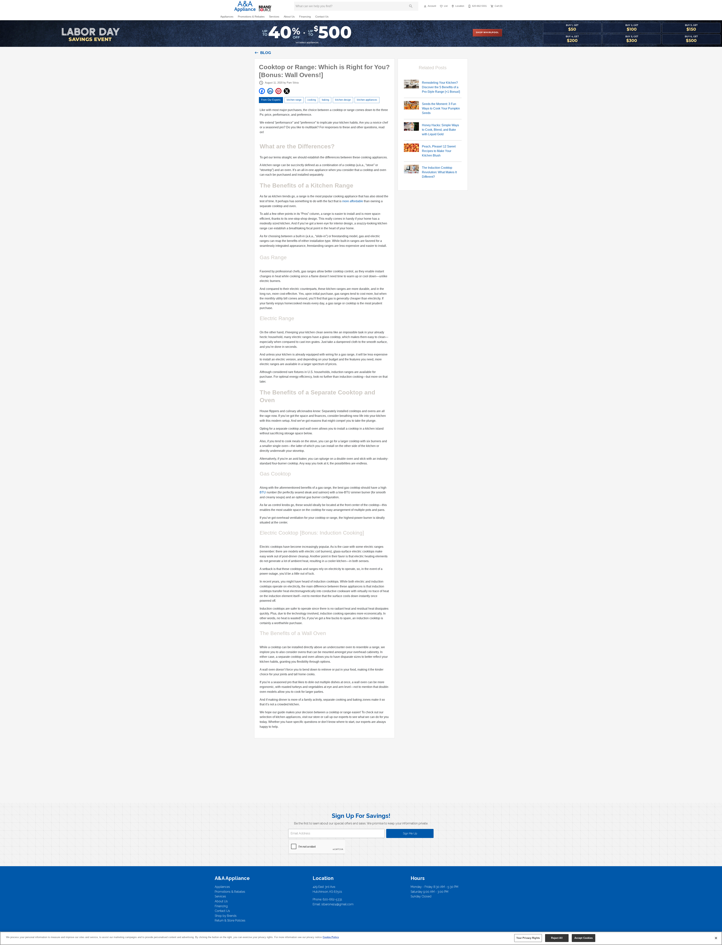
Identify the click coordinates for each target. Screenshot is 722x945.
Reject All (556, 938)
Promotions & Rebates (251, 16)
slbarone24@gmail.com (337, 904)
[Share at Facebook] (262, 91)
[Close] (716, 938)
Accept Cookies (583, 938)
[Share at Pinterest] (278, 91)
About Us (289, 16)
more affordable (353, 201)
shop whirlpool (487, 32)
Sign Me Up (410, 833)
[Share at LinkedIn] (270, 91)
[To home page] (251, 6)
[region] (361, 938)
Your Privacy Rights (528, 938)
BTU (263, 492)
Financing (305, 16)
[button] (425, 6)
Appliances (226, 16)
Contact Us (321, 16)
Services (274, 16)
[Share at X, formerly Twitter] (287, 91)
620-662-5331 (332, 899)
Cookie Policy (331, 937)
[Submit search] (411, 6)
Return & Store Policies (230, 920)
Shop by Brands (226, 916)
